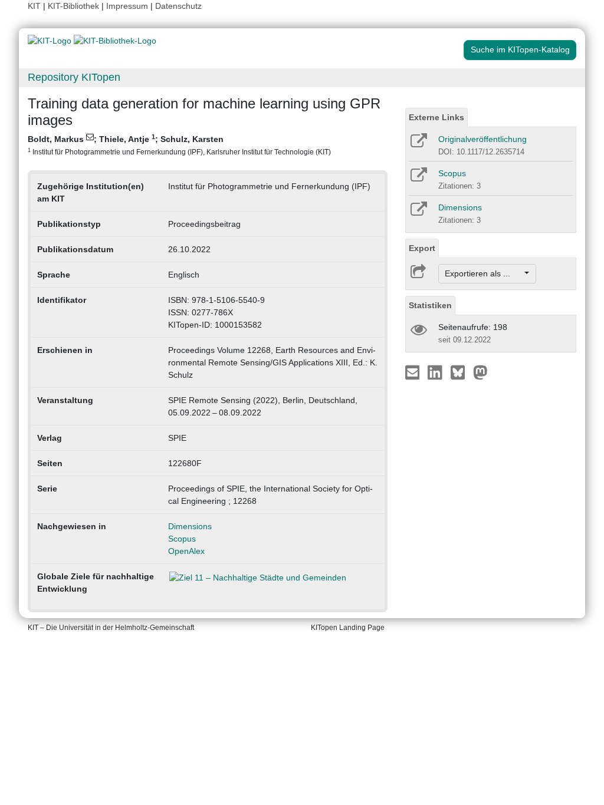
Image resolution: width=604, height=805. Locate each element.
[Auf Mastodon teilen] (480, 372)
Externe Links (436, 117)
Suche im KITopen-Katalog (520, 49)
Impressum (127, 6)
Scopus (182, 538)
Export (422, 248)
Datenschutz (178, 6)
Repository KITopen (74, 77)
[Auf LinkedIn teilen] (436, 372)
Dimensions (190, 526)
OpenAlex (186, 551)
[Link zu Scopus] (418, 178)
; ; (179, 144)
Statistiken (430, 305)
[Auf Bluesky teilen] (461, 372)
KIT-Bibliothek (74, 6)
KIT (34, 6)
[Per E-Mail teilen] (413, 372)
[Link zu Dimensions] (418, 212)
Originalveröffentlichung (482, 139)
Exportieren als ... (483, 273)
